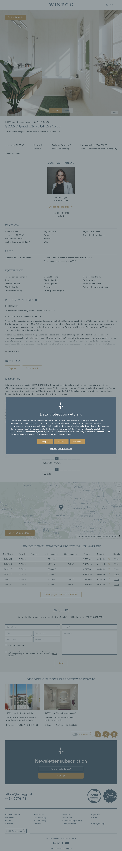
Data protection (65, 449)
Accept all (45, 442)
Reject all (77, 442)
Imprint (53, 449)
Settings (61, 442)
